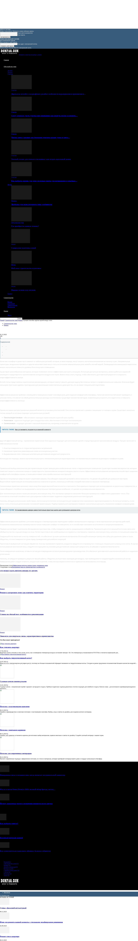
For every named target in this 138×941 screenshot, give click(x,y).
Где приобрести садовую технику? (25, 226)
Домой (2, 320)
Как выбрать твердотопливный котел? (16, 658)
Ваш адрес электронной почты (27, 44)
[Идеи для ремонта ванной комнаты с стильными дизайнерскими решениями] (4, 918)
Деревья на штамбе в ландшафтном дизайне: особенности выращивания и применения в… (48, 94)
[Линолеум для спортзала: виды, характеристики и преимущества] (10, 631)
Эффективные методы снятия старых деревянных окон (30, 565)
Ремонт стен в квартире (9, 936)
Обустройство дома (10, 66)
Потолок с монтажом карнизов (12, 730)
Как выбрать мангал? (9, 823)
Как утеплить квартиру (9, 647)
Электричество (12, 305)
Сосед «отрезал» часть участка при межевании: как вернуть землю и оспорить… (44, 116)
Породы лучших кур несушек (23, 290)
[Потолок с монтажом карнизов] (7, 726)
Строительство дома (11, 320)
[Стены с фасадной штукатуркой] (4, 904)
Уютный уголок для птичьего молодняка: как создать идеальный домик (41, 159)
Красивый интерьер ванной (11, 838)
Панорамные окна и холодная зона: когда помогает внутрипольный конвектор (32, 775)
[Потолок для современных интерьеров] (7, 750)
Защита (10, 72)
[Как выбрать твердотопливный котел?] (13, 654)
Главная (6, 60)
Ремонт (10, 302)
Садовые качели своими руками (13, 681)
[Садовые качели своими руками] (7, 678)
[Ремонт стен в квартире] (4, 933)
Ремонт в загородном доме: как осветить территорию (22, 593)
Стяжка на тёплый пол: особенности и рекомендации (22, 614)
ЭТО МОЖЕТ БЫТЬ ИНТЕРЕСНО (12, 571)
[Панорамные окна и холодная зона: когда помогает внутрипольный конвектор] (4, 771)
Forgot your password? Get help (9, 39)
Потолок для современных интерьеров (16, 753)
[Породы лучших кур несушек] (21, 284)
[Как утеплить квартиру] (8, 643)
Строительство (8, 298)
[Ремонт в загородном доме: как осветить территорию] (10, 587)
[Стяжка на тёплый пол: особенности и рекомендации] (10, 609)
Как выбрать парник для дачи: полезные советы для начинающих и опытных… (44, 181)
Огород (10, 293)
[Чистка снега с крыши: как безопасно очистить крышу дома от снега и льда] (21, 132)
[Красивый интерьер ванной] (4, 834)
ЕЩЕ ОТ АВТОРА (31, 571)
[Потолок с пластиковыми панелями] (7, 703)
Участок (10, 74)
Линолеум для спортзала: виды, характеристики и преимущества (27, 636)
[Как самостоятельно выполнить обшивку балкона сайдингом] (4, 847)
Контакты (7, 892)
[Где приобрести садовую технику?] (21, 221)
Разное (6, 311)
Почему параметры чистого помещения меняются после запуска (26, 804)
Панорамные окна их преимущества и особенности (28, 567)
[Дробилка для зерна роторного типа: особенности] (21, 199)
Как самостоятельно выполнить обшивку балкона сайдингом (25, 851)
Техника (14, 201)
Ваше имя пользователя (24, 33)
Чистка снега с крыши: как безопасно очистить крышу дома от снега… (40, 137)
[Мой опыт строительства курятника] (21, 263)
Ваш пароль (21, 35)
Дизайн (10, 71)
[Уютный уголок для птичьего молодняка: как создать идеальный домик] (21, 154)
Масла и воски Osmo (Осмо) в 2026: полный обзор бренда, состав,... (27, 789)
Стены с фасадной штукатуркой (13, 908)
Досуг (9, 315)
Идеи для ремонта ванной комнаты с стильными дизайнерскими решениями (31, 922)
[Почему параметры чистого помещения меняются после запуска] (4, 800)
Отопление (11, 303)
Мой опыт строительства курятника (26, 268)
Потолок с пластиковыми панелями (14, 707)
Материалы (11, 307)
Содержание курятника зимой (23, 248)
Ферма (10, 184)
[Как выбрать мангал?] (3, 820)
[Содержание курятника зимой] (20, 242)
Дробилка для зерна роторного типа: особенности (31, 204)
